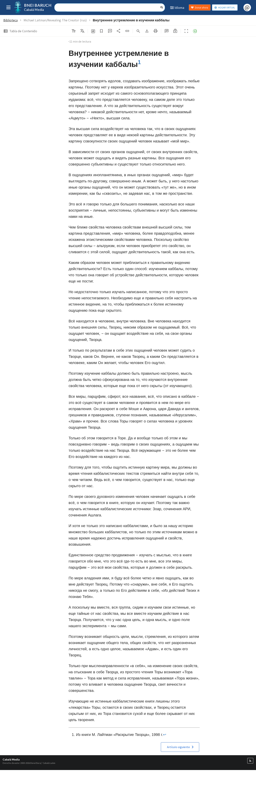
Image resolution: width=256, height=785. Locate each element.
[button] (175, 31)
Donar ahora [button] (201, 7)
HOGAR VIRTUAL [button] (226, 7)
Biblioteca (10, 20)
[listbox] (82, 31)
